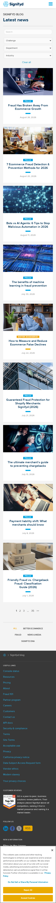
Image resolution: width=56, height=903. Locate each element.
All (15, 628)
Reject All (28, 890)
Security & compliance (15, 728)
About (6, 688)
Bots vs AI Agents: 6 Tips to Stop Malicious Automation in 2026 (28, 225)
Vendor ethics (10, 769)
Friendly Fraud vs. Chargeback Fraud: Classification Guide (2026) (28, 584)
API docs (8, 723)
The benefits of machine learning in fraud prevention (28, 284)
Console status (11, 671)
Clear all (26, 62)
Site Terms (9, 740)
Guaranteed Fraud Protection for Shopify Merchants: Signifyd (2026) (28, 403)
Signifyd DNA (28, 641)
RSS (27, 828)
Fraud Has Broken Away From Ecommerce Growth (28, 107)
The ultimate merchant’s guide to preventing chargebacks (28, 464)
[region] (28, 874)
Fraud (28, 101)
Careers (7, 705)
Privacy (7, 751)
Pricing (7, 683)
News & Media (34, 635)
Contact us (9, 717)
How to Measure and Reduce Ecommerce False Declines (28, 343)
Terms (6, 734)
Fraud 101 (8, 694)
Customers (9, 711)
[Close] (52, 850)
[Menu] (50, 4)
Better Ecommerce (28, 337)
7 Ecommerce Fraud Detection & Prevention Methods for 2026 (28, 166)
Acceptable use (11, 746)
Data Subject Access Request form (22, 763)
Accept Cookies (28, 898)
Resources (8, 677)
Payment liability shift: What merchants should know (28, 523)
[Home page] (4, 655)
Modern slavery (11, 774)
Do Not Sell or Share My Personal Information (28, 882)
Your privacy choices (14, 781)
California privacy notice (16, 757)
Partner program (12, 700)
